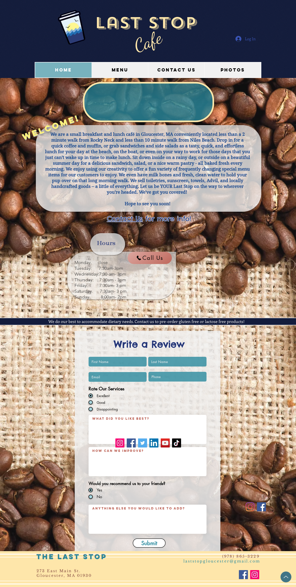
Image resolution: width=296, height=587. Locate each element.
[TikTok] (176, 442)
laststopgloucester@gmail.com (221, 561)
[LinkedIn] (153, 442)
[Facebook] (131, 442)
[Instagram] (119, 442)
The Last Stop (72, 557)
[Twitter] (142, 442)
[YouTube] (165, 442)
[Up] (286, 576)
